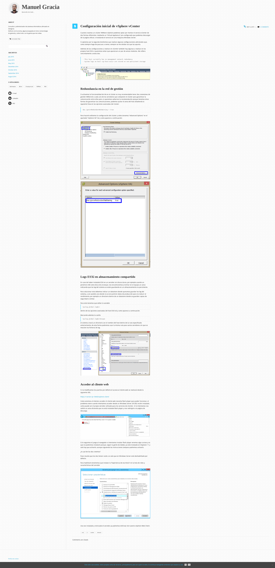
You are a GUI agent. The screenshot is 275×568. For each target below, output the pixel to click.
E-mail (14, 93)
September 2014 (13, 73)
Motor (20, 86)
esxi (83, 532)
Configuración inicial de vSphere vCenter (110, 26)
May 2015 (11, 63)
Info (189, 565)
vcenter (92, 532)
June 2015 (11, 60)
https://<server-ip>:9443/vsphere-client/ (94, 397)
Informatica (13, 86)
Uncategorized (29, 86)
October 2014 (12, 70)
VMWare (38, 86)
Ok (185, 565)
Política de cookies (13, 559)
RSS (14, 103)
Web (45, 86)
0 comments (264, 27)
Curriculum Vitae (15, 39)
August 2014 (12, 77)
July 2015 (11, 57)
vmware (99, 532)
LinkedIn (15, 98)
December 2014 (13, 67)
